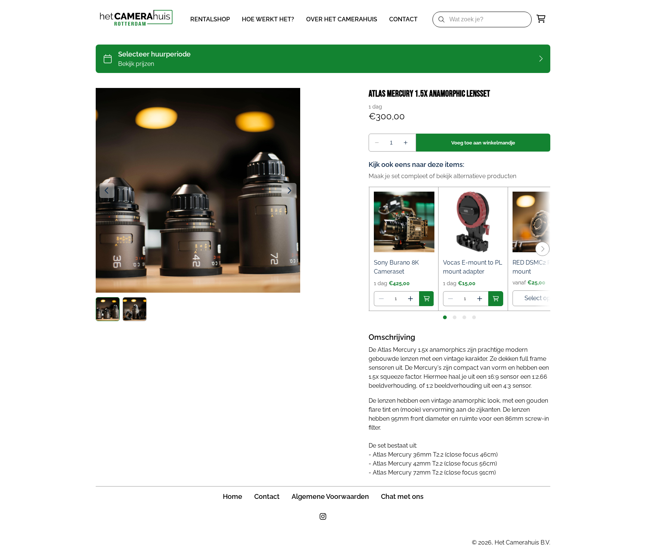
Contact (267, 496)
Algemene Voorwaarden (330, 496)
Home (232, 496)
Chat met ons (402, 496)
